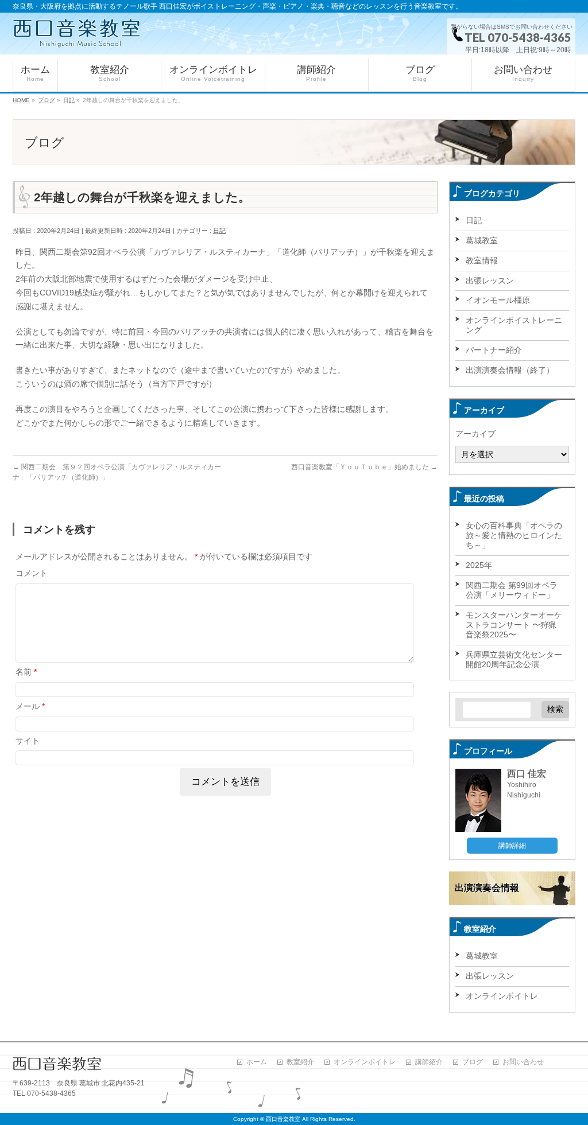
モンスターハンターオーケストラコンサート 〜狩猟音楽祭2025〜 (514, 624)
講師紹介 (429, 1062)
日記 (219, 230)
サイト (28, 740)
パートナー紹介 (494, 350)
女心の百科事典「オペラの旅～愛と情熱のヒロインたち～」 (514, 535)
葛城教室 (482, 240)
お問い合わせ (523, 1062)
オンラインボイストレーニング (514, 325)
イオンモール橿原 (498, 300)
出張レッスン (490, 280)
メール (30, 706)
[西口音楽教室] (77, 33)
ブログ (472, 1062)
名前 (26, 671)
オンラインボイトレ (502, 996)
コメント (32, 573)
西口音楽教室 (283, 1119)
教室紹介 (300, 1062)
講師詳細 (512, 846)
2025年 (479, 565)
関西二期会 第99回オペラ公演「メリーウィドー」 (512, 590)
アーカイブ (475, 433)
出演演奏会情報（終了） (510, 370)
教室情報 (482, 260)
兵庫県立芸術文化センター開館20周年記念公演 (514, 659)
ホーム (256, 1062)
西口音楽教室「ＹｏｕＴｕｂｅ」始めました (364, 467)
